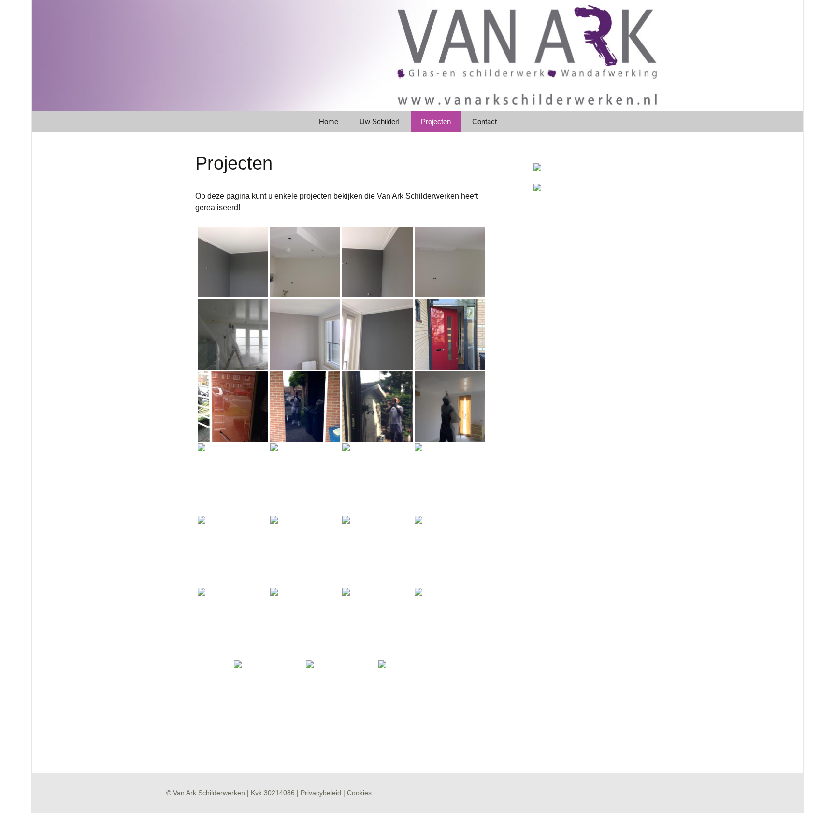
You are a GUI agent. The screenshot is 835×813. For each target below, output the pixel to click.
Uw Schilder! (380, 121)
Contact (484, 121)
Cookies (359, 793)
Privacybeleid (321, 793)
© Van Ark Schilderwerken (205, 793)
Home (328, 121)
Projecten (436, 121)
